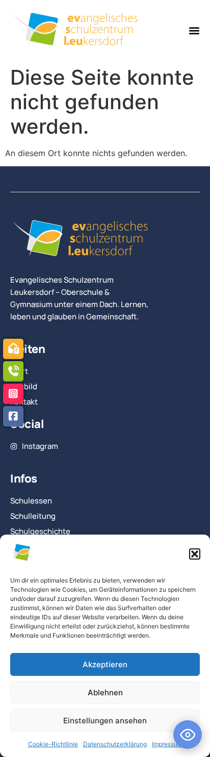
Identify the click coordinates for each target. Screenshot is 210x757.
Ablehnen (105, 692)
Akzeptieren (105, 664)
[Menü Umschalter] (194, 30)
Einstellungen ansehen (105, 720)
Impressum (167, 744)
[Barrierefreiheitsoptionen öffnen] (187, 734)
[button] (195, 554)
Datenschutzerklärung (115, 744)
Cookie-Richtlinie (53, 744)
